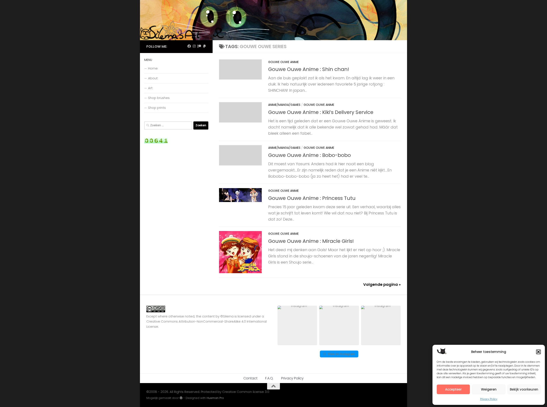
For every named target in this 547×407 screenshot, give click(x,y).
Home (153, 68)
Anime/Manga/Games (284, 105)
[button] (538, 352)
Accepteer (453, 389)
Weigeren (489, 389)
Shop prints (157, 107)
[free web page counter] (156, 142)
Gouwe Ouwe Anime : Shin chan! (308, 69)
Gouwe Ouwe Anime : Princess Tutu (312, 198)
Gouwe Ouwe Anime (283, 62)
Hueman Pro (215, 398)
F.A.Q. (269, 378)
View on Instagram (341, 354)
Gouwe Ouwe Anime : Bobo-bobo (309, 155)
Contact (250, 378)
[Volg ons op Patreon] (199, 46)
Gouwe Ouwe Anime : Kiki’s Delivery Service (320, 112)
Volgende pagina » (382, 284)
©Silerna (227, 316)
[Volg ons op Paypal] (204, 46)
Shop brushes (159, 98)
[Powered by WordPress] (181, 398)
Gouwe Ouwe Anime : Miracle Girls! (311, 241)
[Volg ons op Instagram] (194, 46)
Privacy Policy (488, 399)
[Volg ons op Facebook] (189, 46)
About (153, 78)
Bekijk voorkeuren (524, 389)
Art (150, 88)
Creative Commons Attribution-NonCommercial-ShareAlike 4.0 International (206, 321)
